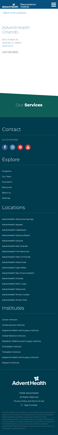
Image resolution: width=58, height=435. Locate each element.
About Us (6, 192)
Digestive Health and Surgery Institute (20, 330)
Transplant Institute (11, 352)
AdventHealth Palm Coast (14, 284)
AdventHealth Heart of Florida (16, 257)
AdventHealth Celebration (14, 230)
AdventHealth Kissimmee (14, 262)
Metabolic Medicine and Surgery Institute (21, 341)
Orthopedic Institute (11, 346)
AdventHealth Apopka (12, 224)
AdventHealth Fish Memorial (15, 251)
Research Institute (10, 362)
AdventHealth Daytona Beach (16, 235)
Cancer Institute (9, 319)
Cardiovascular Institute (13, 325)
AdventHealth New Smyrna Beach (18, 273)
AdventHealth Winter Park (14, 300)
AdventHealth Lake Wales (14, 267)
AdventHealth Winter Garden (16, 294)
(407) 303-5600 (10, 52)
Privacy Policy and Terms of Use (29, 401)
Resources (7, 187)
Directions (7, 46)
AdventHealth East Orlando (15, 246)
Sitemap (6, 198)
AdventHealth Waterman (14, 289)
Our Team (6, 176)
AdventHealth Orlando (12, 278)
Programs (6, 171)
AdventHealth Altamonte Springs (17, 219)
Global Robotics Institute (13, 336)
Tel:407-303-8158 (10, 140)
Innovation (7, 182)
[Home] (19, 5)
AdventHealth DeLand (12, 241)
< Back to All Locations (14, 13)
